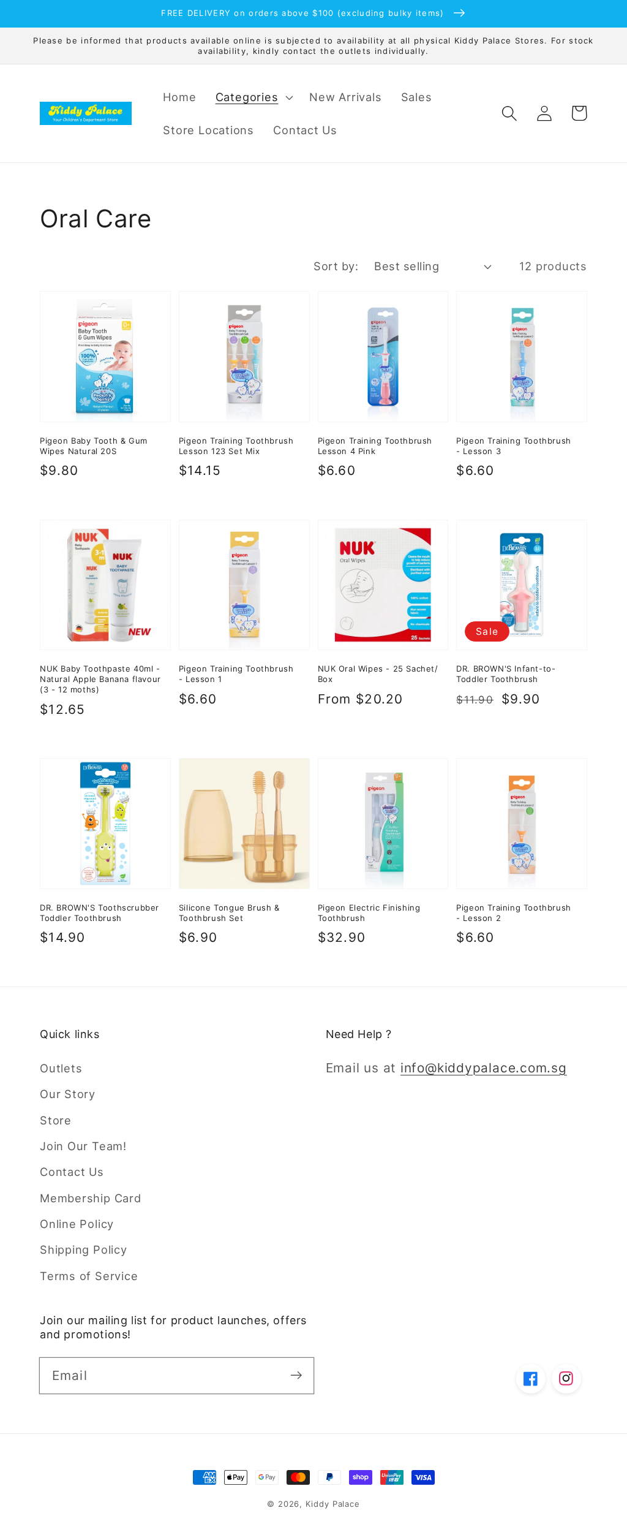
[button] (253, 96)
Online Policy (77, 1223)
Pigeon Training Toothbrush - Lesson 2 (513, 913)
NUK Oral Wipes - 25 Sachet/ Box (378, 674)
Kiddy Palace (333, 1504)
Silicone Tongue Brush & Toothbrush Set (229, 913)
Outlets (61, 1068)
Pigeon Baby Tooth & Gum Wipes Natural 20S (94, 446)
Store (56, 1120)
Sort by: (336, 266)
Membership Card (90, 1198)
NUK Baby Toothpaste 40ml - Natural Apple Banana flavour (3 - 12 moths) (100, 679)
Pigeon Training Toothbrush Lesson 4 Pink (375, 446)
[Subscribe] (296, 1375)
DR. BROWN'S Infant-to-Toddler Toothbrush (505, 674)
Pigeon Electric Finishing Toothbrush (369, 913)
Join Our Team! (83, 1146)
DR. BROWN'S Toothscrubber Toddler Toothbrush (99, 913)
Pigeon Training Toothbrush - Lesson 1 (236, 674)
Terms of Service (89, 1276)
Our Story (68, 1094)
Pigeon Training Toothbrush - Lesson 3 (513, 446)
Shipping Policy (83, 1249)
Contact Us (72, 1171)
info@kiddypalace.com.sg (483, 1067)
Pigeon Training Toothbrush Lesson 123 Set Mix (236, 446)
